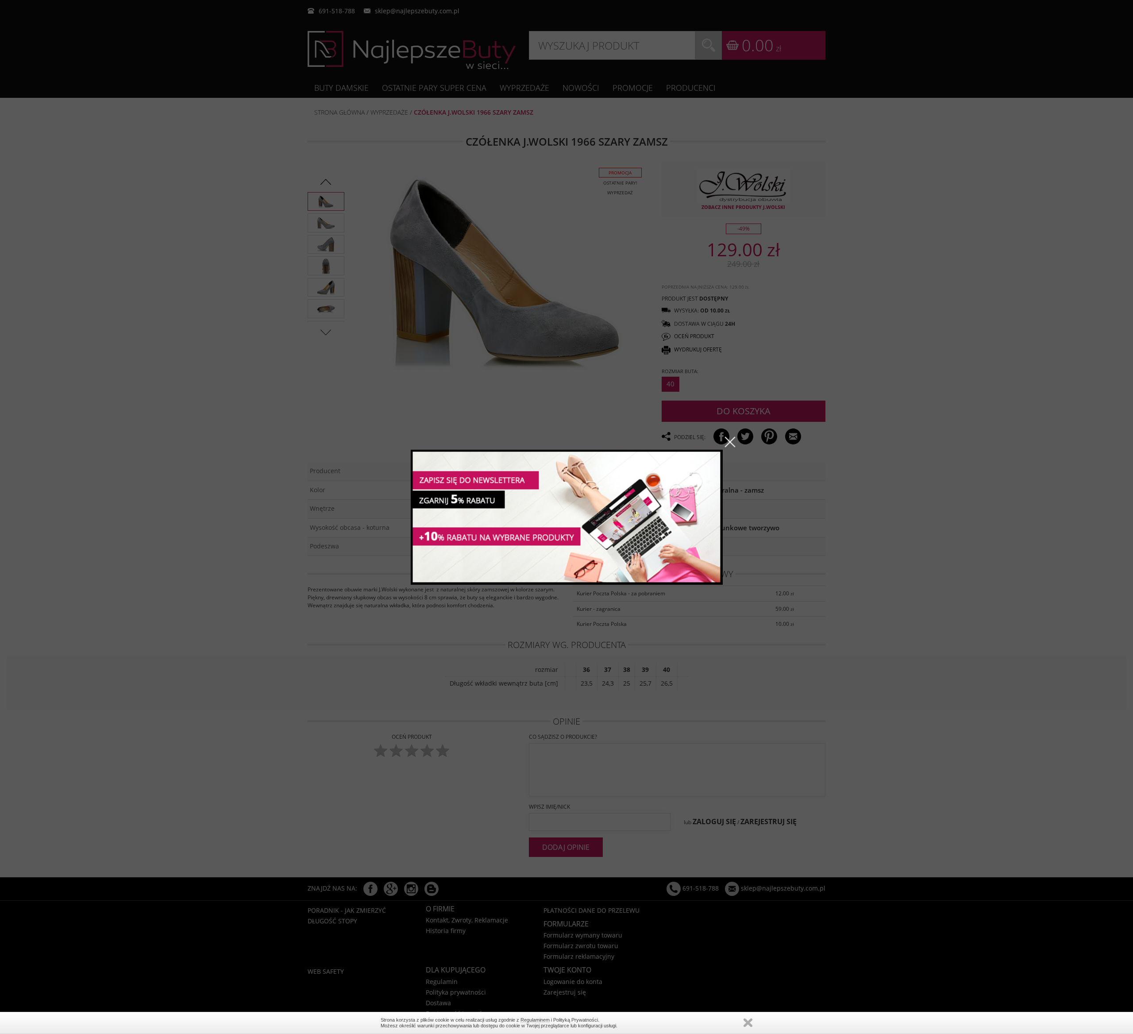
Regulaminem (535, 1019)
